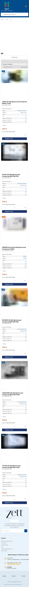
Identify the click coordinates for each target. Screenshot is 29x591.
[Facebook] (12, 521)
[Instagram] (14, 521)
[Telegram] (17, 521)
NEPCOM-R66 (23, 331)
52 (25, 265)
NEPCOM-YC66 (23, 476)
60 (25, 122)
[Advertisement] (14, 37)
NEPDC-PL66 (23, 112)
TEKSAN (24, 256)
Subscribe (25, 530)
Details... (4, 125)
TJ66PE (24, 258)
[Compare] (8, 99)
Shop (7, 19)
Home (2, 19)
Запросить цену (9, 138)
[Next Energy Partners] (7, 6)
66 (25, 118)
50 (25, 116)
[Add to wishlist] (6, 99)
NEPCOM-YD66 (23, 403)
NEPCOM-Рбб (23, 185)
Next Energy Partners (22, 110)
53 (25, 120)
